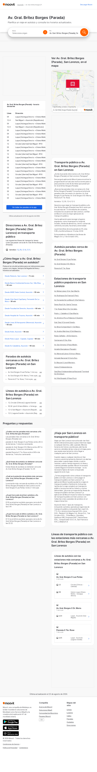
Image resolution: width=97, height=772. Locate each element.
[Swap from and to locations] (45, 32)
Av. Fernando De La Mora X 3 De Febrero (69, 300)
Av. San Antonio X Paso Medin (65, 345)
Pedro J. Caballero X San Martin (66, 313)
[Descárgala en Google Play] (11, 721)
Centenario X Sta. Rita (62, 340)
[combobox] (26, 33)
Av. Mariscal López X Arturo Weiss (67, 354)
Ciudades (70, 722)
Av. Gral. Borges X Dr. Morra (64, 264)
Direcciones (71, 725)
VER (41, 372)
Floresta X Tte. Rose (62, 268)
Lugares (70, 713)
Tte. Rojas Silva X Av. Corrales (65, 309)
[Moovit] (9, 4)
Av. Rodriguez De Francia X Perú (66, 296)
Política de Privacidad (10, 748)
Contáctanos (23, 748)
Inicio (14, 31)
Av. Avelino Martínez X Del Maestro (67, 331)
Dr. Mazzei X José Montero (64, 363)
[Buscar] (84, 32)
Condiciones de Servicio (11, 744)
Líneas (69, 710)
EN (42, 720)
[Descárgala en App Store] (11, 727)
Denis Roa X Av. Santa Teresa (65, 304)
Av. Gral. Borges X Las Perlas (65, 259)
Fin (50, 31)
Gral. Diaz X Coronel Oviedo (64, 322)
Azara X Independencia (63, 367)
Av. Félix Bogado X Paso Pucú (65, 378)
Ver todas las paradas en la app (24, 207)
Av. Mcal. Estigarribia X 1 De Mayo (67, 327)
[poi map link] (72, 91)
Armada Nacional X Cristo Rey (65, 358)
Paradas (70, 719)
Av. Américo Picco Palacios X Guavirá (68, 318)
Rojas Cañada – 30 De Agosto (65, 336)
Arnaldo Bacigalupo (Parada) (65, 349)
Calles (69, 716)
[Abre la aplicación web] (11, 733)
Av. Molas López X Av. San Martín (66, 291)
